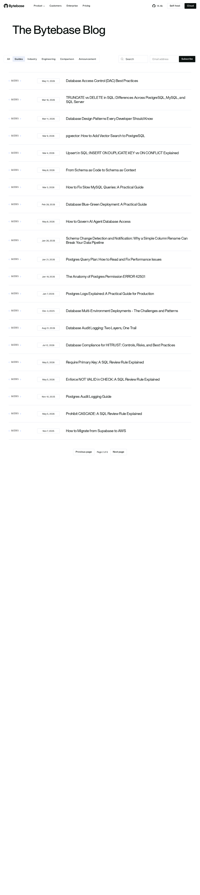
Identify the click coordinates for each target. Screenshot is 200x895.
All (8, 59)
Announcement (87, 59)
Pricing (86, 6)
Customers (56, 6)
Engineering (49, 59)
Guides (19, 59)
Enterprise (72, 6)
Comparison (67, 59)
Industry (32, 59)
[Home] (14, 6)
